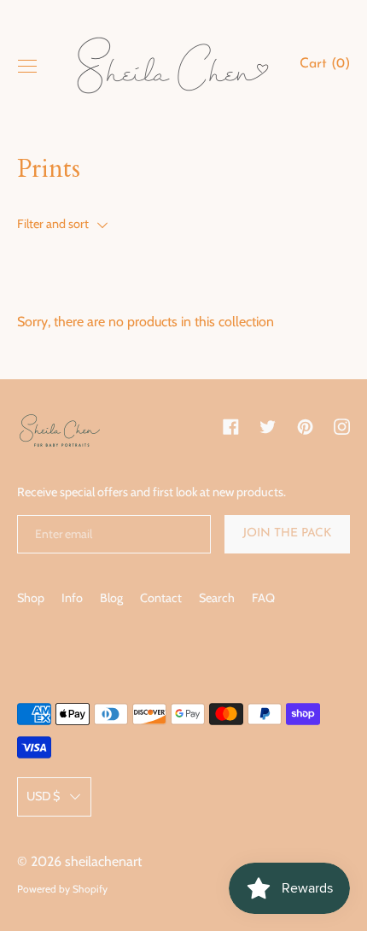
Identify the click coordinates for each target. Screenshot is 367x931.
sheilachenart (103, 861)
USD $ (43, 796)
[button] (324, 66)
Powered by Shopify (62, 888)
